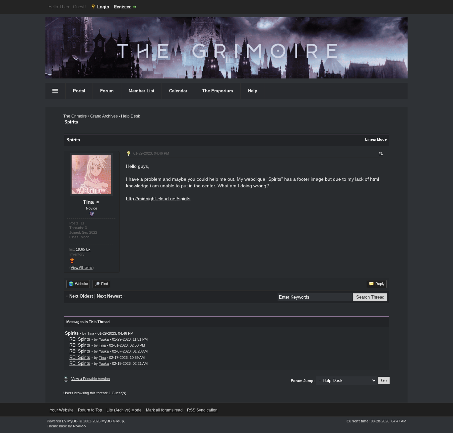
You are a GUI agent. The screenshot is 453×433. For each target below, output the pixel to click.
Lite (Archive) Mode (124, 410)
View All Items (82, 267)
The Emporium (217, 90)
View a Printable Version (90, 379)
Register (122, 6)
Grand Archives (104, 116)
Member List (141, 90)
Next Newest (109, 296)
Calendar (178, 90)
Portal (79, 90)
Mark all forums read (164, 410)
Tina (88, 202)
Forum (107, 90)
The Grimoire (75, 116)
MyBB (72, 421)
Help (252, 90)
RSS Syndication (202, 410)
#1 (381, 153)
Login (103, 6)
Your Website (62, 410)
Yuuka (104, 339)
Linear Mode (376, 139)
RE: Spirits (79, 339)
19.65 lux (83, 249)
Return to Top (90, 410)
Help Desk (130, 116)
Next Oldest (81, 296)
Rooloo (79, 426)
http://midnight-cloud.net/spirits (158, 198)
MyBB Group (112, 421)
